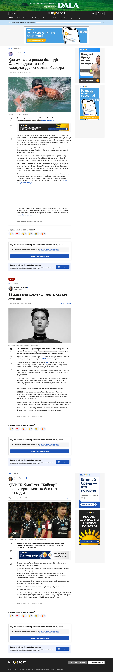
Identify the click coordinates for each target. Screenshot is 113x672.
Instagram (64, 267)
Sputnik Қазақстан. (48, 120)
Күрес (39, 18)
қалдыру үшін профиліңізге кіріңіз (49, 249)
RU (93, 13)
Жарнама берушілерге (96, 662)
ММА (24, 18)
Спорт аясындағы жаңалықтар (72, 18)
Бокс (28, 18)
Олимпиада (58, 18)
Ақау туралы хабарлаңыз (77, 662)
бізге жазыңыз (37, 221)
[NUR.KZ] (56, 13)
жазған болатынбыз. (24, 215)
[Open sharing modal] (10, 132)
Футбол (19, 18)
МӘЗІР (14, 13)
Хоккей (34, 18)
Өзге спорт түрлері (48, 18)
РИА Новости (47, 359)
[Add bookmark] (10, 138)
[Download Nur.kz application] (56, 5)
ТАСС (47, 362)
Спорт (10, 18)
